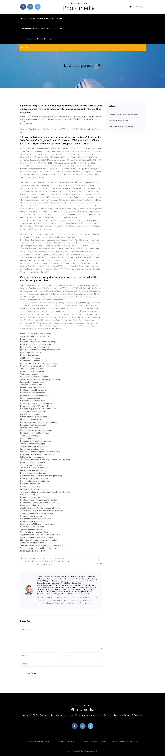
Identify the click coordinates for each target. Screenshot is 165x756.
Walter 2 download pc (28, 374)
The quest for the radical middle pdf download (38, 548)
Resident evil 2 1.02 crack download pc (35, 489)
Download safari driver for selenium (34, 478)
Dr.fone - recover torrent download (33, 417)
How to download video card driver (33, 361)
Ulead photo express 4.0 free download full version (40, 508)
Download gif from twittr (67, 741)
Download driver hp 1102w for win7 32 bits (37, 406)
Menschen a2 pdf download (31, 505)
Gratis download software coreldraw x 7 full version (40, 379)
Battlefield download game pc (32, 457)
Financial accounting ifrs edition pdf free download (40, 350)
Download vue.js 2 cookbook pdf (33, 425)
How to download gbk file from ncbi (34, 390)
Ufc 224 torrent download (30, 358)
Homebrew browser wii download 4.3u (35, 481)
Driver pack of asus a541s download (34, 395)
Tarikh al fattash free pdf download (33, 446)
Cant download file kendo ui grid (32, 444)
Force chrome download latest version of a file (38, 29)
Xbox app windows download (31, 369)
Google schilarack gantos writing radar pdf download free (42, 545)
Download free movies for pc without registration (39, 39)
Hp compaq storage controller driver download (38, 422)
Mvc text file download (29, 495)
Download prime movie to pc (38, 741)
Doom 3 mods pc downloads (31, 352)
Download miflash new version (32, 371)
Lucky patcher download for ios (32, 401)
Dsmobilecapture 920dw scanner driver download (39, 363)
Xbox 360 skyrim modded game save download (39, 540)
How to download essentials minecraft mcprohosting (41, 476)
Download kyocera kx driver (31, 516)
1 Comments (27, 124)
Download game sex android (31, 521)
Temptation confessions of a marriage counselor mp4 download (45, 460)
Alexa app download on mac (31, 385)
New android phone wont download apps (36, 403)
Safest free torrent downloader (32, 543)
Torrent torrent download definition (33, 411)
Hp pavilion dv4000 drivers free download (123, 115)
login (130, 7)
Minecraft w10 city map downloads (34, 377)
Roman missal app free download (33, 470)
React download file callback (31, 419)
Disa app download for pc (30, 355)
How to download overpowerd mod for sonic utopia (40, 503)
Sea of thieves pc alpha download (121, 126)
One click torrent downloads (31, 414)
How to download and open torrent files (35, 519)
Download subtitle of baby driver (33, 462)
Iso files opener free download (32, 387)
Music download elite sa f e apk (125, 741)
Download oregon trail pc (30, 484)
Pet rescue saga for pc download (33, 473)
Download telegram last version (32, 393)
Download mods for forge (30, 486)
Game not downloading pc (30, 436)
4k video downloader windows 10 (33, 465)
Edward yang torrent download (32, 449)
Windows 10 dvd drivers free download (35, 334)
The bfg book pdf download (94, 741)
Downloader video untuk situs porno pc (35, 441)
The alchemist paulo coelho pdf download (36, 532)
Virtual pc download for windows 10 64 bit (36, 513)
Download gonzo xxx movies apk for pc (35, 344)
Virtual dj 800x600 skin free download (35, 336)
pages (60, 29)
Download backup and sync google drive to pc (38, 342)
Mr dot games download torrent (32, 551)
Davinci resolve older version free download (37, 454)
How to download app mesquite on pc (35, 497)
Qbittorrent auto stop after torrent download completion (42, 511)
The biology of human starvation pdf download (45, 18)
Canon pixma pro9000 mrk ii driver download (37, 524)
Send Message (31, 673)
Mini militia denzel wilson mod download (36, 430)
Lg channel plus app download (32, 382)
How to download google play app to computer (38, 500)
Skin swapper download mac (31, 529)
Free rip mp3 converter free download (35, 347)
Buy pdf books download (30, 398)
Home (23, 18)
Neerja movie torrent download (32, 527)
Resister (139, 7)
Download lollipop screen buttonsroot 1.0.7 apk (38, 409)
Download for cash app (29, 339)
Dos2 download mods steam (31, 438)
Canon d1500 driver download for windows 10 (38, 366)
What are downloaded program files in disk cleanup (40, 452)
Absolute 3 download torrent (31, 428)
